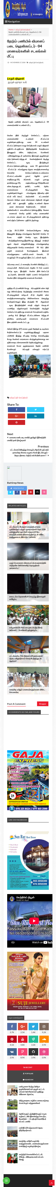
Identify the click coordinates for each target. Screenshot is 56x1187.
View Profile (18, 488)
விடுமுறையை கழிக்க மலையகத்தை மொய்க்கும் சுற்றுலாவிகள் (34, 1101)
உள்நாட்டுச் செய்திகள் (23, 30)
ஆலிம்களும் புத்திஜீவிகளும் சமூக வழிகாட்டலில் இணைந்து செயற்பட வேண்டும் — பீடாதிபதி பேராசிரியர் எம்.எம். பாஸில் (33, 1118)
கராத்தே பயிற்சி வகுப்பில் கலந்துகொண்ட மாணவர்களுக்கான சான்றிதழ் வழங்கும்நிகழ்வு (34, 1143)
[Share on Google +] (16, 416)
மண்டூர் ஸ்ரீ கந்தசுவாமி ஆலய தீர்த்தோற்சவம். (31, 1129)
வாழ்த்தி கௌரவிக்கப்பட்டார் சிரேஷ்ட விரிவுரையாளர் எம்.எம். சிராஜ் (31, 1157)
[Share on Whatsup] (16, 422)
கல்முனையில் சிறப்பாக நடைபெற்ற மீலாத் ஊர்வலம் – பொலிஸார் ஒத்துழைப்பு (26, 628)
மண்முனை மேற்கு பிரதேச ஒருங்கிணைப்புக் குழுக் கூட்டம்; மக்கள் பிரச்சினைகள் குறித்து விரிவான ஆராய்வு (32, 1090)
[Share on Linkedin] (35, 416)
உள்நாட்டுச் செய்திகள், (36, 62)
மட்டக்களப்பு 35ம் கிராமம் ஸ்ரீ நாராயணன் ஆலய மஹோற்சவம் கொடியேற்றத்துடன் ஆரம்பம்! (26, 658)
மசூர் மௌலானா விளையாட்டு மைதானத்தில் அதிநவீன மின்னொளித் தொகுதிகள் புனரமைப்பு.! (27, 565)
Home (11, 30)
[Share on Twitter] (35, 409)
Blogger (42, 704)
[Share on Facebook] (16, 409)
